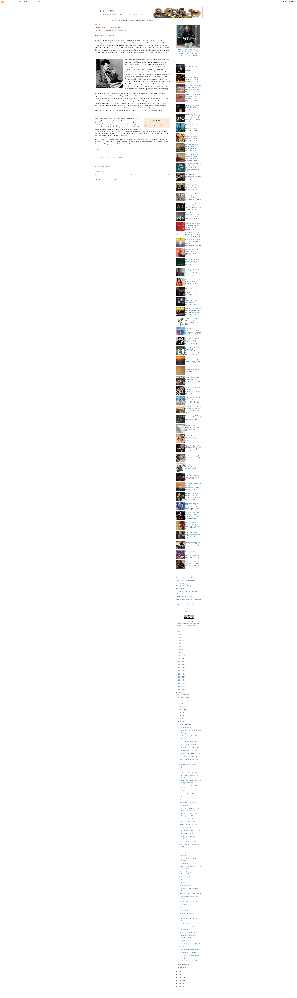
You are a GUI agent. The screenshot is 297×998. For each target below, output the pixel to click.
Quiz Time (182, 791)
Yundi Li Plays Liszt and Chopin (189, 961)
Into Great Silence (185, 724)
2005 (180, 974)
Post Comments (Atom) (111, 179)
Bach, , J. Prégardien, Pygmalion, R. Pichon (192, 524)
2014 (180, 671)
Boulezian (179, 586)
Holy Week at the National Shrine (189, 753)
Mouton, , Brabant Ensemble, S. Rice (192, 379)
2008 (180, 689)
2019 (180, 656)
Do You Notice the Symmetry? (189, 741)
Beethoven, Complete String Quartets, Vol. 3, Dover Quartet (192, 261)
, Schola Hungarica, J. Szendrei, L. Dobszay (192, 77)
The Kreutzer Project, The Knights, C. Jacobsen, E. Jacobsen (193, 320)
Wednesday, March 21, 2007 (119, 30)
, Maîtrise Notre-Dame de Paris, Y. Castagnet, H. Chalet (192, 506)
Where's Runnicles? (182, 583)
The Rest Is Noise (181, 578)
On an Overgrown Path (183, 599)
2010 (180, 683)
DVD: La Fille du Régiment (188, 756)
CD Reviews (114, 21)
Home (133, 175)
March (182, 722)
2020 (180, 653)
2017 (180, 662)
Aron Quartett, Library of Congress (190, 943)
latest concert (153, 40)
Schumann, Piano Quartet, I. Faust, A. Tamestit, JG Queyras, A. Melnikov (193, 87)
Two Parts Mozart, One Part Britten (190, 893)
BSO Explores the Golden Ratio (189, 747)
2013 (180, 674)
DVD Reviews (151, 21)
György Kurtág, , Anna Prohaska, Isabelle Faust (192, 340)
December (183, 695)
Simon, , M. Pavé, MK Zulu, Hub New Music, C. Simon (193, 400)
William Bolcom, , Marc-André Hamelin (192, 437)
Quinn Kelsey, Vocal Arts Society (109, 27)
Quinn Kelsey (105, 43)
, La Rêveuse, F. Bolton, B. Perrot (192, 196)
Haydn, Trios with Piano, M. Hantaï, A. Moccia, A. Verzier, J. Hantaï (193, 408)
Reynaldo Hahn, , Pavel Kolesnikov (192, 427)
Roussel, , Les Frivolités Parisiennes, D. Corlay (193, 554)
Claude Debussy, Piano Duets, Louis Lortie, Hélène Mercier (192, 300)
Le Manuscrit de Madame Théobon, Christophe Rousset (193, 563)
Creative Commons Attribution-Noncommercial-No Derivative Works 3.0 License (188, 623)
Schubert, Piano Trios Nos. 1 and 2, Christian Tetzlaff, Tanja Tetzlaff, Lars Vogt (192, 215)
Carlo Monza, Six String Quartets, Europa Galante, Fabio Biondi (193, 466)
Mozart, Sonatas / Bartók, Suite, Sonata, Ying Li (193, 281)
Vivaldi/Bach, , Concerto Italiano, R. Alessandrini (192, 514)
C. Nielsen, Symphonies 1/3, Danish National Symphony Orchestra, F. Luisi (192, 242)
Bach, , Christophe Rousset (193, 68)
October (182, 701)
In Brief (181, 799)
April (182, 719)
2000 (180, 986)
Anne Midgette (180, 588)
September (183, 704)
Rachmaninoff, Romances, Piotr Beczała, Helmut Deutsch (193, 176)
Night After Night (181, 580)
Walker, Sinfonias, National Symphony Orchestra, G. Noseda (191, 126)
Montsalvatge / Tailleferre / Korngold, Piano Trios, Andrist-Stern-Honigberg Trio (193, 206)
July (181, 710)
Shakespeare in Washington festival (136, 64)
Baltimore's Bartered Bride (187, 744)
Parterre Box (180, 596)
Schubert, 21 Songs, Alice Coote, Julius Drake (193, 457)
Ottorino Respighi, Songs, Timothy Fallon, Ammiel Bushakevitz (193, 417)
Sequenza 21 (180, 602)
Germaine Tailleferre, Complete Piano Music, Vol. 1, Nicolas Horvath (192, 495)
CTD (120, 21)
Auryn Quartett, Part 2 (186, 833)
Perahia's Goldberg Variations (188, 802)
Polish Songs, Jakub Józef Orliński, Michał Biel (193, 476)
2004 (180, 977)
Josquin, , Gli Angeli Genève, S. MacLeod (192, 136)
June (181, 713)
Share (97, 149)
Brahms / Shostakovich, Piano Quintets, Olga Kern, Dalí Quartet (192, 544)
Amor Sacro (183, 882)
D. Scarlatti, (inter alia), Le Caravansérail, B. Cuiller (193, 485)
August (182, 707)
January (182, 967)
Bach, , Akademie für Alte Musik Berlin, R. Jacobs (193, 447)
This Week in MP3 (185, 727)
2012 (180, 677)
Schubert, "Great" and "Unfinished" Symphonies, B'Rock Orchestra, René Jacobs (192, 350)
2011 (180, 680)
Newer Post (98, 175)
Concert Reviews (111, 157)
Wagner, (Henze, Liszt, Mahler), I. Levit (191, 290)
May (181, 716)
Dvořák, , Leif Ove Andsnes (191, 251)
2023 (180, 644)
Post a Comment (100, 171)
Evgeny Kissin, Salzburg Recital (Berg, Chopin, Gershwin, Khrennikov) (193, 310)
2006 (180, 971)
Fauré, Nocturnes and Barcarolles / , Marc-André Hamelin (193, 156)
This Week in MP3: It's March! (189, 952)
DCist (114, 35)
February (183, 964)
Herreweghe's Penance (186, 827)
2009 (180, 686)
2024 (180, 641)
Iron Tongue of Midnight (183, 591)
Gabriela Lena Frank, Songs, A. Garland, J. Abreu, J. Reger (191, 360)
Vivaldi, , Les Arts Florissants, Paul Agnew (192, 389)
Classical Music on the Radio (188, 750)
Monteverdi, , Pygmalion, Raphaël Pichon (193, 166)
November (183, 698)
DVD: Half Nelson (185, 885)
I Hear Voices (180, 594)
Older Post (167, 175)
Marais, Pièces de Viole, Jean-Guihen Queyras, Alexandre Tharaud (192, 225)
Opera (121, 157)
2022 (180, 647)
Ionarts (108, 11)
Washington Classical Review (185, 604)
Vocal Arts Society (119, 40)
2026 (180, 635)
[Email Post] (95, 153)
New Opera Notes (184, 924)
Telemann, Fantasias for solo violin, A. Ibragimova (192, 271)
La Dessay (182, 940)
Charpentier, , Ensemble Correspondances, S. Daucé (192, 108)
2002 (180, 983)
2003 (180, 980)
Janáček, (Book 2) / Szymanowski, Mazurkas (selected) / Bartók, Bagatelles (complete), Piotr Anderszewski (188, 52)
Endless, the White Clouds (187, 841)
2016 (180, 665)
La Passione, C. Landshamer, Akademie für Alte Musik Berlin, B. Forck (193, 331)
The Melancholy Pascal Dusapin (189, 949)
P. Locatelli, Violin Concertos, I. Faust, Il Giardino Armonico (192, 186)
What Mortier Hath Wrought (188, 824)
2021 (180, 650)
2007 (180, 692)
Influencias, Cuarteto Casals (188, 932)
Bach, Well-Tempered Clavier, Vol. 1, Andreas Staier (192, 234)
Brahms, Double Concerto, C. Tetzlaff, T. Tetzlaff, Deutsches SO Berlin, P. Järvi (192, 117)
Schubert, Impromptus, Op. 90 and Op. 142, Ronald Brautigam (192, 146)
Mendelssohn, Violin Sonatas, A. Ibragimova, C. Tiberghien (192, 534)
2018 (180, 659)
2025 (180, 638)
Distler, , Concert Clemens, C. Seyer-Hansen (192, 97)
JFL (134, 21)
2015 (180, 668)
